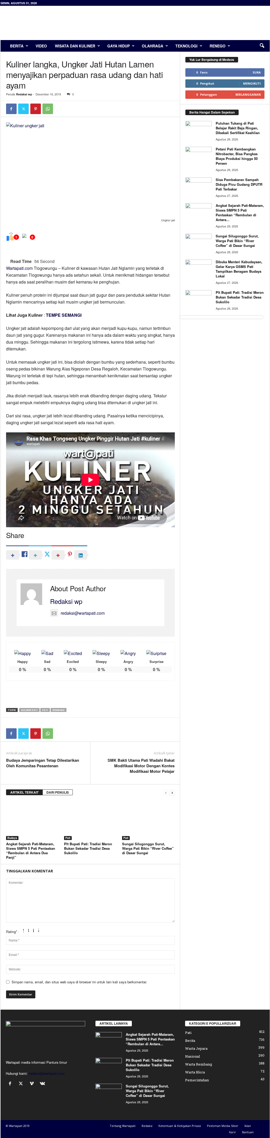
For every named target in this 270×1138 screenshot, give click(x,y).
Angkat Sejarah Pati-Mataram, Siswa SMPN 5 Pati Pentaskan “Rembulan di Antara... (240, 212)
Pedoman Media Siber (222, 1126)
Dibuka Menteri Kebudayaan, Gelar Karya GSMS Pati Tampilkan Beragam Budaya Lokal (239, 269)
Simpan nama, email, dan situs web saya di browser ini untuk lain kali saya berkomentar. (79, 981)
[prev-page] (165, 792)
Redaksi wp (24, 94)
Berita (16, 45)
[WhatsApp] (47, 109)
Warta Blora (195, 1072)
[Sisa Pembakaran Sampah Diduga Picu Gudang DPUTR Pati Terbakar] (198, 187)
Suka (257, 72)
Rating (11, 931)
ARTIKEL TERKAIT (24, 792)
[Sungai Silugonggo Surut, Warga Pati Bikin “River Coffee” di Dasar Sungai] (148, 820)
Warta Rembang (198, 1064)
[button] (262, 46)
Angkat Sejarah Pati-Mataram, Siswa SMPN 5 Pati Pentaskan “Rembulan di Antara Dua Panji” (30, 850)
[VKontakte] (43, 1083)
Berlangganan (248, 94)
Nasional (192, 1056)
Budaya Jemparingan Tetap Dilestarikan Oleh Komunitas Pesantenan (42, 763)
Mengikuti (252, 83)
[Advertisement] (174, 23)
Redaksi (147, 1126)
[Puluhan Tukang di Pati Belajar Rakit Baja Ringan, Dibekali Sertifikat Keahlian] (198, 131)
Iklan (247, 1126)
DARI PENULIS (57, 792)
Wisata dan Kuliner (75, 45)
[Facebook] (11, 109)
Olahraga (152, 45)
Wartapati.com (19, 268)
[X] (23, 109)
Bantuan (248, 1132)
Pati (45, 710)
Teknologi (186, 45)
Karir (232, 1132)
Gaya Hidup (118, 45)
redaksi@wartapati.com (83, 613)
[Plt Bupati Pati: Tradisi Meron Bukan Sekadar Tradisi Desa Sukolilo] (90, 820)
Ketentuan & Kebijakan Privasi (179, 1126)
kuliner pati (29, 710)
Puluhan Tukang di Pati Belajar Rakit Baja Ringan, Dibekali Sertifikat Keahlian (238, 128)
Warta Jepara (196, 1048)
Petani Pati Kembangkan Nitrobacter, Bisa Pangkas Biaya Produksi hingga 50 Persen (237, 156)
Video (41, 45)
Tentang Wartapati (123, 1126)
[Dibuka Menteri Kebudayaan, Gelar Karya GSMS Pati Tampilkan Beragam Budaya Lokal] (198, 269)
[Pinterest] (35, 109)
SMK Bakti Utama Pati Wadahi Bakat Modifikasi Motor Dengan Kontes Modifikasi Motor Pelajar (141, 766)
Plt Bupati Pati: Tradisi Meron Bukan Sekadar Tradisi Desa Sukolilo (88, 848)
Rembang (58, 710)
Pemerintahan (197, 1080)
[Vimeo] (32, 1083)
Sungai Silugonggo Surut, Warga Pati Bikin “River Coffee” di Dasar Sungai (148, 848)
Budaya (12, 838)
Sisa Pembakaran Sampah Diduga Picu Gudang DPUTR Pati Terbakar (239, 184)
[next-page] (172, 792)
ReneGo (217, 45)
